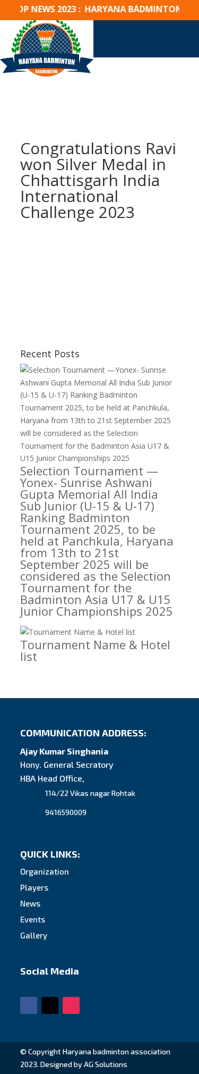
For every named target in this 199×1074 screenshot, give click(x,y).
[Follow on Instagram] (71, 1005)
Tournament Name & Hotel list (95, 650)
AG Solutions (105, 1064)
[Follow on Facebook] (28, 1005)
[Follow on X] (49, 1005)
